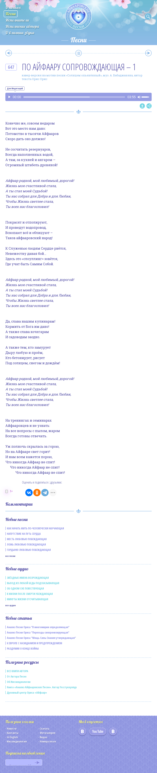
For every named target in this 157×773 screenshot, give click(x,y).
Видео (43, 737)
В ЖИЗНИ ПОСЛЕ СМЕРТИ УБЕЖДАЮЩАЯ (30, 593)
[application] (78, 97)
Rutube (113, 732)
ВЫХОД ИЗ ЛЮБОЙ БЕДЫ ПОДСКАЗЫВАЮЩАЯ (33, 583)
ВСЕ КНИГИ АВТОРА (17, 671)
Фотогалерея (47, 733)
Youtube (97, 732)
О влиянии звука (20, 32)
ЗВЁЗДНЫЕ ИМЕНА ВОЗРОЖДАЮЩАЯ (28, 577)
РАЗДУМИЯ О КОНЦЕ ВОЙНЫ (23, 648)
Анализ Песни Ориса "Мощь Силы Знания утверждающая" (41, 637)
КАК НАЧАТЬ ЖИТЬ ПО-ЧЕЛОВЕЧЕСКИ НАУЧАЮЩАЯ (35, 528)
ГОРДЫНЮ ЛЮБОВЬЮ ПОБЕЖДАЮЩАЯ (29, 549)
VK (82, 732)
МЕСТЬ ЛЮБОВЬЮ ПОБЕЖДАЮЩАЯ (27, 539)
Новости (12, 728)
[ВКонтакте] (29, 492)
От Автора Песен (16, 676)
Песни (11, 13)
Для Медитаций (15, 88)
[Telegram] (45, 492)
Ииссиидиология (17, 741)
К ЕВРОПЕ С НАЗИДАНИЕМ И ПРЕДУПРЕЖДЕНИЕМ (34, 643)
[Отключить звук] (139, 97)
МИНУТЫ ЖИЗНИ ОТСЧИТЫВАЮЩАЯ (27, 599)
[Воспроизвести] (9, 97)
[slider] (74, 97)
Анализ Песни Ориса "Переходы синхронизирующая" (38, 632)
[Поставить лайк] (6, 491)
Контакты (12, 733)
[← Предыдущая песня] (8, 53)
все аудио (10, 605)
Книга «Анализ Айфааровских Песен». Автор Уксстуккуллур (42, 687)
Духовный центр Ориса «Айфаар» (27, 692)
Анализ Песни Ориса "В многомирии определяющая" (38, 627)
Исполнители (17, 20)
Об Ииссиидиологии (19, 681)
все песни (10, 555)
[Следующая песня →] (148, 53)
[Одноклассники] (37, 492)
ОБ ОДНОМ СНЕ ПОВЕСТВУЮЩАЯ (25, 588)
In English (12, 737)
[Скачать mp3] (142, 106)
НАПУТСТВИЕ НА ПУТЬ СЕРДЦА (24, 533)
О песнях (13, 7)
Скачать (45, 728)
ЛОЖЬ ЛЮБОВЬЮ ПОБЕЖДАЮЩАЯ (26, 544)
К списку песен (78, 53)
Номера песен (48, 741)
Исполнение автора (22, 26)
